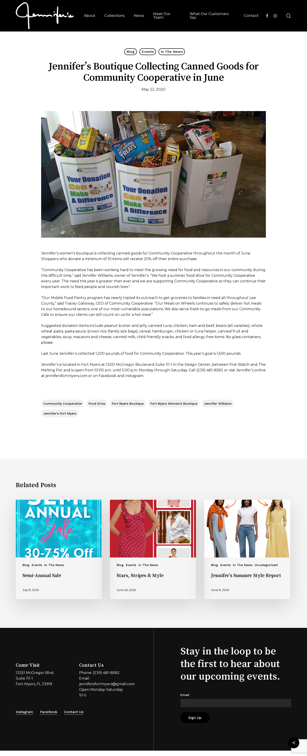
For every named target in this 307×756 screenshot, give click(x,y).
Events (148, 51)
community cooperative (62, 403)
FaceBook (48, 712)
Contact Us (73, 712)
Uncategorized (266, 565)
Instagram (24, 712)
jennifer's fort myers (59, 413)
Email (184, 695)
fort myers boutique (128, 403)
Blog (131, 51)
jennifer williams (217, 403)
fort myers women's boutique (173, 403)
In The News (172, 51)
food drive (97, 403)
